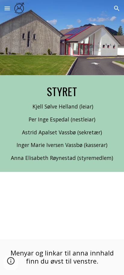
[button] (7, 8)
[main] (62, 123)
